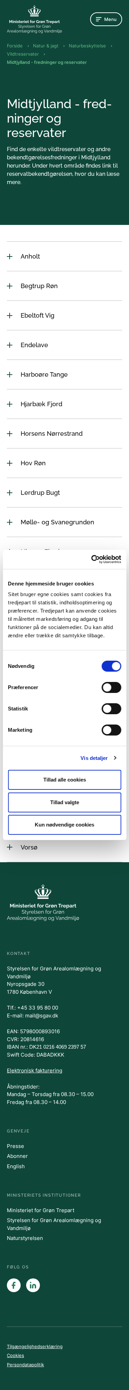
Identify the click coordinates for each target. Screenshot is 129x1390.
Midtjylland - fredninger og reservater (47, 62)
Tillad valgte (64, 802)
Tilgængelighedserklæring (35, 1346)
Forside (15, 45)
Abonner (17, 1156)
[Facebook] (14, 1285)
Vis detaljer (94, 758)
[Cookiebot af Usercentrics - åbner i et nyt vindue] (92, 559)
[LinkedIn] (33, 1285)
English (16, 1166)
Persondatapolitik (25, 1364)
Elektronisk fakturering (34, 1070)
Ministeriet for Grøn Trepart (40, 1210)
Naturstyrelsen (25, 1238)
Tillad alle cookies (64, 780)
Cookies (15, 1355)
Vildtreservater (23, 54)
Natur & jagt (45, 45)
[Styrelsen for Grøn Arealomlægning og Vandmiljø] (34, 19)
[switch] (111, 687)
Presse (15, 1146)
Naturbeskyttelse (87, 45)
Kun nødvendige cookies (64, 825)
